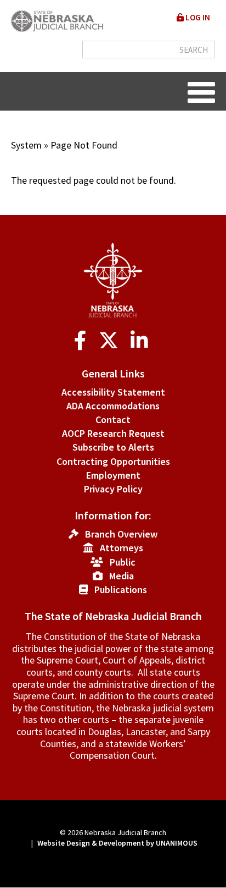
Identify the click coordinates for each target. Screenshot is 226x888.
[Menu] (201, 91)
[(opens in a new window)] (82, 341)
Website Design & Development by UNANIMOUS (117, 843)
